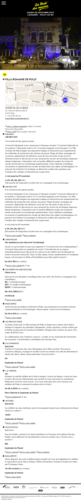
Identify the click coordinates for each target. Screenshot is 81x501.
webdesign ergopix (6, 499)
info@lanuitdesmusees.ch (8, 497)
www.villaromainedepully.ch (17, 118)
